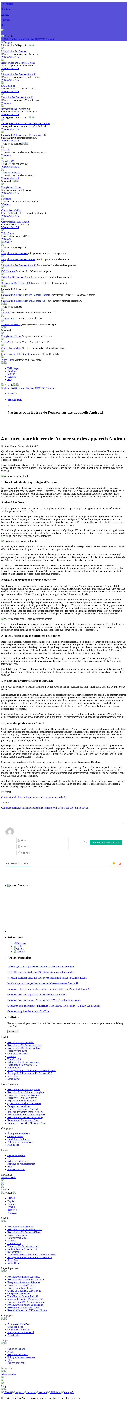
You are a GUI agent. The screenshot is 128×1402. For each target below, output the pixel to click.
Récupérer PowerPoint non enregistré (25, 1092)
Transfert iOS (14, 1059)
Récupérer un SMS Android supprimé (26, 1114)
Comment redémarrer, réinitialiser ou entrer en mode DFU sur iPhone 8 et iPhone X (48, 989)
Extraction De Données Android (23, 1062)
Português (50, 39)
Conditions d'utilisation (18, 1139)
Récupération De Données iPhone (24, 1048)
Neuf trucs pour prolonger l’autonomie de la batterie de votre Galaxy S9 (42, 983)
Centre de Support (16, 1155)
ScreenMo (12, 1076)
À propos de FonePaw (18, 1133)
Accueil (11, 393)
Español (30, 39)
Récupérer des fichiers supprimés (23, 1089)
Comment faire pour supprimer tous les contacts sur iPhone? (36, 994)
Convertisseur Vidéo (17, 1053)
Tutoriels (5, 19)
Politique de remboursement (21, 1163)
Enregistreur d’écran (17, 1051)
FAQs (10, 1158)
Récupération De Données (20, 1042)
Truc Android (14, 399)
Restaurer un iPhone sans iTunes (23, 1120)
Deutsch (21, 39)
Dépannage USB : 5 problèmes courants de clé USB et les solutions (40, 966)
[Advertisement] (58, 425)
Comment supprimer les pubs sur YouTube (28, 1011)
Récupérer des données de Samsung (25, 1117)
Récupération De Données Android (24, 1045)
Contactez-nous (15, 1136)
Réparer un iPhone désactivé (21, 1100)
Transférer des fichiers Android (22, 1109)
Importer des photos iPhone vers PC (25, 1111)
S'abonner (13, 1032)
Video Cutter (13, 1079)
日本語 (5, 39)
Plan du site (13, 1144)
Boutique (5, 9)
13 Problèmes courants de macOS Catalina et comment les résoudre (40, 972)
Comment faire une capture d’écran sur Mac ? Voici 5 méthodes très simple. (44, 1000)
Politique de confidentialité (20, 1142)
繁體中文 (40, 39)
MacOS (15, 57)
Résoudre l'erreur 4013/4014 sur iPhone (27, 1123)
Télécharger (7, 3)
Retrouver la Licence (17, 1161)
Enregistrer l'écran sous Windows (23, 1095)
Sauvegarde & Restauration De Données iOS (29, 1073)
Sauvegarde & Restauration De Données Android (31, 1070)
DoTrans (11, 1056)
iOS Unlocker (14, 1067)
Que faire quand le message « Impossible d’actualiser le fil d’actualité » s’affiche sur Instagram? (54, 1005)
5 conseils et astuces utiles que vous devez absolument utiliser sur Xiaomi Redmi (47, 977)
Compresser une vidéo (18, 1106)
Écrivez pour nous (16, 1169)
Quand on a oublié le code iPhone (24, 1103)
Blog (3, 25)
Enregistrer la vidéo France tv (22, 1097)
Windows (6, 57)
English (13, 39)
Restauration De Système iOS (22, 1065)
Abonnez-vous (8, 1177)
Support (5, 14)
